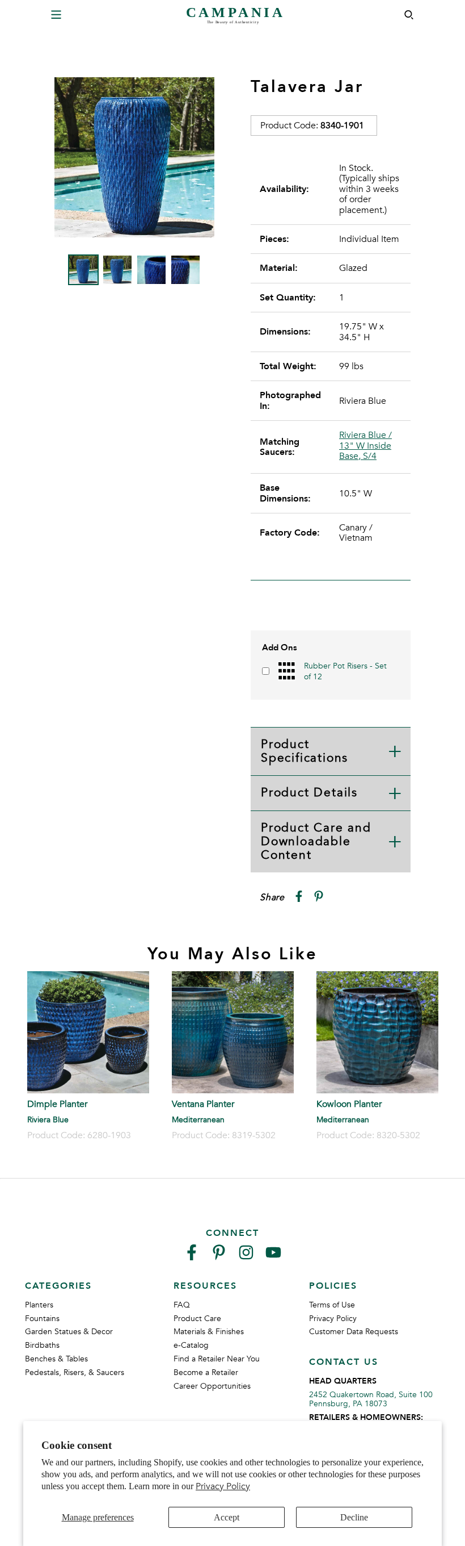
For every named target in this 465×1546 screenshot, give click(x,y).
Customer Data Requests (353, 1331)
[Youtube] (273, 1257)
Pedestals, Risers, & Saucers (74, 1372)
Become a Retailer (206, 1372)
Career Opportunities (212, 1386)
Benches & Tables (56, 1358)
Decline (354, 1517)
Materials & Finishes (209, 1331)
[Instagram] (246, 1257)
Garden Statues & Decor (69, 1331)
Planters (39, 1305)
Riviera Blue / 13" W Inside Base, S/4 (365, 445)
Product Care (197, 1318)
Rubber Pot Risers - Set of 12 (345, 671)
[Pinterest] (219, 1257)
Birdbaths (42, 1345)
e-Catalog (191, 1345)
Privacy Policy (223, 1486)
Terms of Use (332, 1305)
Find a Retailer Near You (217, 1358)
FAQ (182, 1305)
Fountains (42, 1318)
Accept (226, 1517)
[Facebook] (192, 1257)
